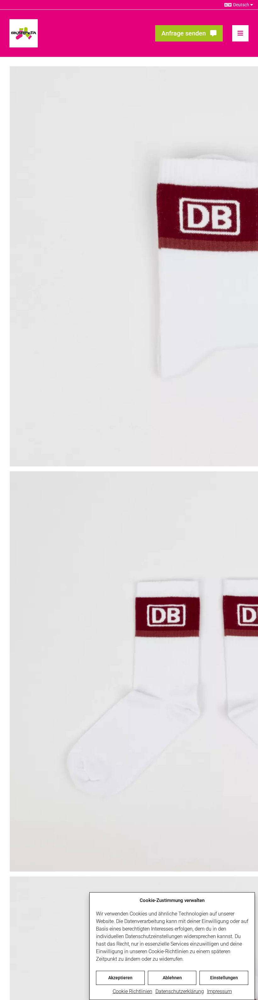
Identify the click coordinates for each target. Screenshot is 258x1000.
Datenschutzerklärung (179, 991)
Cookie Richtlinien (132, 991)
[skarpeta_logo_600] (23, 22)
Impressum (219, 991)
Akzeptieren (120, 977)
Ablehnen (172, 977)
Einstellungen (224, 977)
